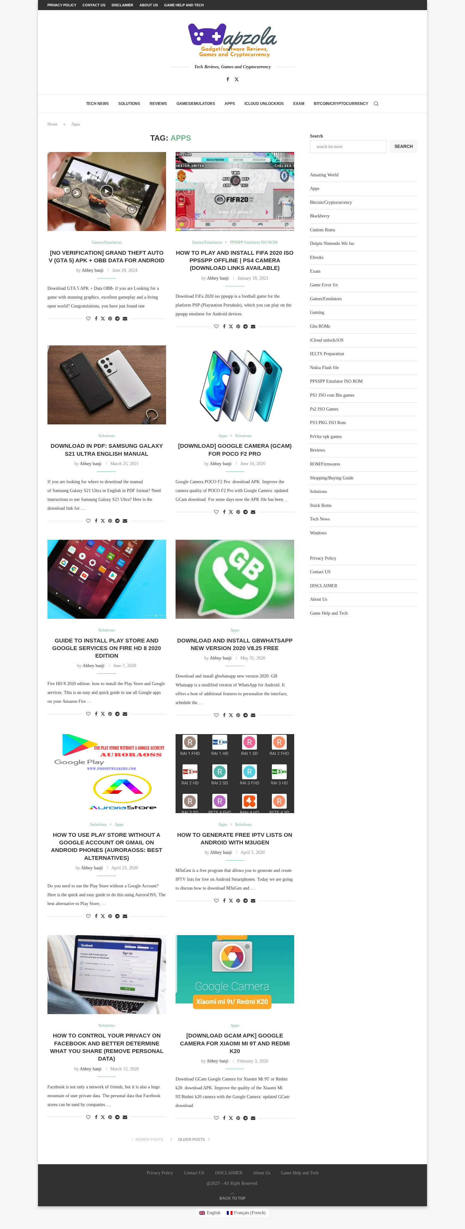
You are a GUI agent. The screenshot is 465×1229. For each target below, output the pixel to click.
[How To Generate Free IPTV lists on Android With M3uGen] (235, 773)
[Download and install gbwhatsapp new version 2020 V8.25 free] (235, 579)
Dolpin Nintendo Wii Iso (332, 243)
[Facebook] (227, 79)
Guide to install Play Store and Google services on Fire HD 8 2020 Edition (106, 648)
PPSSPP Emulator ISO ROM (336, 381)
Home (52, 124)
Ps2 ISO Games (324, 409)
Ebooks (316, 257)
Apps (230, 103)
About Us (149, 5)
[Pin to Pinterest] (110, 318)
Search (316, 136)
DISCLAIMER (122, 5)
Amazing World (324, 175)
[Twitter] (236, 79)
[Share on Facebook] (96, 318)
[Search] (376, 103)
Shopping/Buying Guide (331, 478)
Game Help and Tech (184, 5)
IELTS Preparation (327, 353)
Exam (298, 103)
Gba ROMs (320, 326)
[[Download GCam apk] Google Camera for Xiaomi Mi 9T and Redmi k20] (235, 974)
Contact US (94, 5)
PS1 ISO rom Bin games (332, 395)
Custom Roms (322, 230)
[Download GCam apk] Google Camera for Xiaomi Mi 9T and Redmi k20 (235, 1043)
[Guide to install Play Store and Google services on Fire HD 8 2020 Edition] (106, 579)
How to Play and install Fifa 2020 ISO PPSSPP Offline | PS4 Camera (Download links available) (235, 260)
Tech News (97, 103)
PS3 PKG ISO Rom (328, 422)
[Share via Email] (125, 318)
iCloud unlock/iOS (264, 103)
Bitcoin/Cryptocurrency (341, 103)
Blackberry (320, 216)
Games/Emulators (196, 103)
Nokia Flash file (324, 367)
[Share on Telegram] (117, 318)
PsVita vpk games (326, 436)
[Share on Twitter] (103, 318)
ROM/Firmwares (325, 464)
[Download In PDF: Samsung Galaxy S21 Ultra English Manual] (106, 384)
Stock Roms (321, 505)
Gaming (317, 312)
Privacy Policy (61, 5)
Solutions (129, 103)
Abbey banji (92, 270)
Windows (318, 533)
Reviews (158, 103)
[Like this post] (88, 318)
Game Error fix (324, 285)
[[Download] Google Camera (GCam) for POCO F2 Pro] (235, 384)
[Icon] (106, 191)
